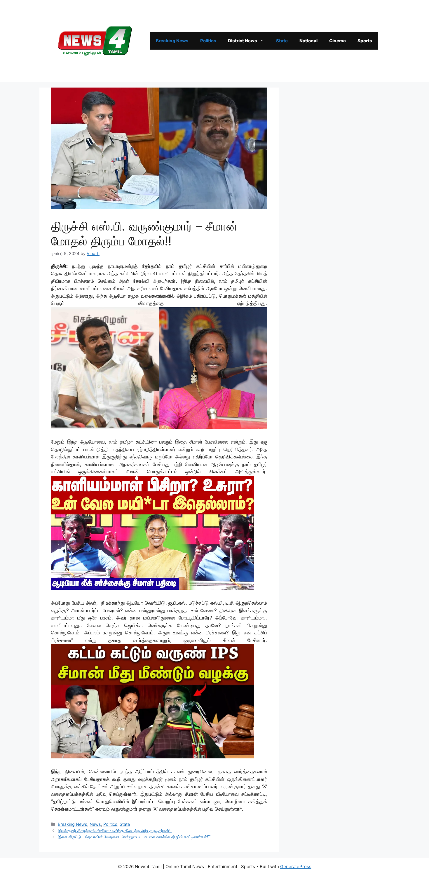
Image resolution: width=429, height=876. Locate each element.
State (282, 40)
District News (242, 40)
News (95, 824)
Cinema (337, 40)
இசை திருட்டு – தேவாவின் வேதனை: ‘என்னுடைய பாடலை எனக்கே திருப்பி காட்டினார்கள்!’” (134, 836)
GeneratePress (295, 866)
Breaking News (172, 40)
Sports (365, 40)
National (308, 40)
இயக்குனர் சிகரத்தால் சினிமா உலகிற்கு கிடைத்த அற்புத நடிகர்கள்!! (115, 830)
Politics (208, 40)
